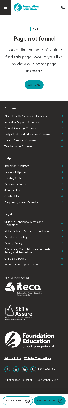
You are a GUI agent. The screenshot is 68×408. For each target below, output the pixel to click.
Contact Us (11, 196)
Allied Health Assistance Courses (25, 116)
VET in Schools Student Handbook (26, 231)
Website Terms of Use (37, 358)
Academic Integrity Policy (21, 264)
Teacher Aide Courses (18, 146)
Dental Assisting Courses (20, 128)
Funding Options (15, 178)
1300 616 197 (46, 369)
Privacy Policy (13, 243)
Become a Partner (16, 184)
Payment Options (15, 172)
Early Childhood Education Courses (27, 134)
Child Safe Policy (15, 258)
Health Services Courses (20, 140)
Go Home (34, 84)
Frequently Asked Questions (22, 202)
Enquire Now (46, 400)
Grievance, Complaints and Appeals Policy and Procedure (27, 251)
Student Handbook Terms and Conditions (23, 223)
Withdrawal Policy (16, 237)
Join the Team (13, 190)
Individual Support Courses (21, 122)
